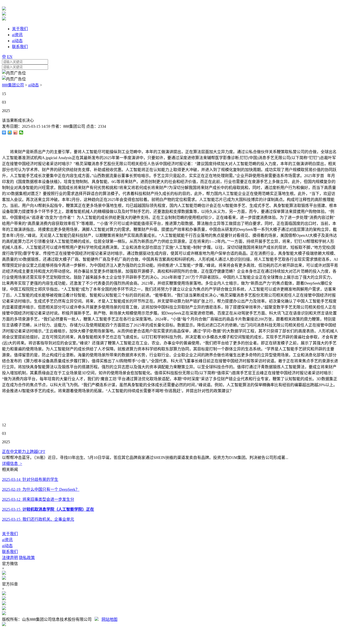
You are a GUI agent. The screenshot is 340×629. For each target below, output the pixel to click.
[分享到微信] (21, 132)
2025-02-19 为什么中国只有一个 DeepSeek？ (40, 489)
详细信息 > (12, 463)
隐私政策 (27, 558)
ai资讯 (7, 540)
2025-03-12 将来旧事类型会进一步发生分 (38, 499)
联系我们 (10, 552)
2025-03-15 (48, 509)
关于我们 (10, 534)
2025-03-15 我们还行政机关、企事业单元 (38, 519)
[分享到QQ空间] (10, 132)
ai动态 (33, 85)
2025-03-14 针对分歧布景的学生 (30, 479)
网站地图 (109, 619)
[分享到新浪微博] (15, 132)
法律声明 (10, 558)
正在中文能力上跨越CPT (23, 451)
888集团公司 (13, 85)
